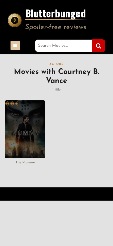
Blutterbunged (55, 14)
